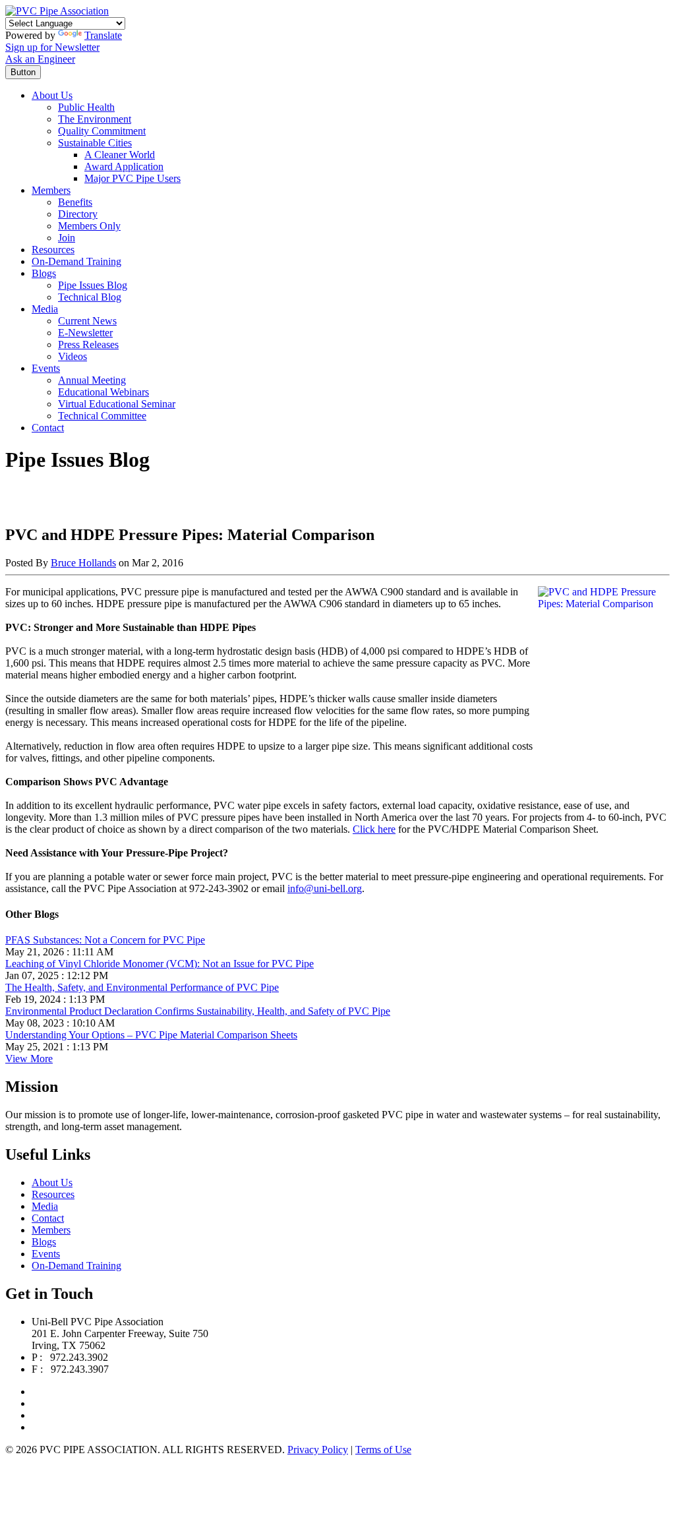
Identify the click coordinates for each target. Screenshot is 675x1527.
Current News (87, 320)
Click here (374, 829)
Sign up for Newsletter (52, 47)
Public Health (86, 107)
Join (66, 237)
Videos (72, 356)
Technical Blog (89, 297)
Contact (48, 427)
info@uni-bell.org (324, 888)
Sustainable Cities (95, 142)
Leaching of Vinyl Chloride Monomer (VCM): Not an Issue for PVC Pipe (159, 963)
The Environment (94, 119)
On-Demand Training (76, 261)
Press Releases (88, 344)
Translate (103, 35)
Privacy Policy (317, 1449)
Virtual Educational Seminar (116, 403)
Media (45, 308)
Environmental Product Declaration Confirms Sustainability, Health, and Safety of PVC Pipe (197, 1011)
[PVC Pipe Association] (57, 10)
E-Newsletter (85, 332)
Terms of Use (383, 1449)
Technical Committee (102, 415)
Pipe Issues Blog (92, 285)
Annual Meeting (92, 380)
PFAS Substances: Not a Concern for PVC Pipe (105, 939)
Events (46, 368)
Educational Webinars (103, 392)
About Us (52, 95)
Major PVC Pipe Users (132, 178)
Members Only (89, 225)
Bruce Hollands (83, 562)
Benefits (75, 202)
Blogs (44, 273)
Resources (53, 249)
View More (29, 1058)
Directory (78, 214)
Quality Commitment (102, 130)
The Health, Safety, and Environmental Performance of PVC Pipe (142, 987)
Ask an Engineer (40, 59)
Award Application (123, 166)
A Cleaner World (119, 154)
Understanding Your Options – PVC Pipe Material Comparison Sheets (151, 1034)
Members (51, 190)
